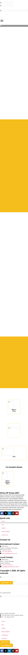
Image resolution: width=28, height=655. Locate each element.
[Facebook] (2, 513)
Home (3, 521)
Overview (4, 638)
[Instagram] (13, 513)
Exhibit (3, 528)
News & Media (5, 531)
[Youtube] (17, 513)
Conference (4, 635)
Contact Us (4, 535)
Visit (2, 524)
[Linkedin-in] (9, 513)
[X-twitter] (5, 513)
